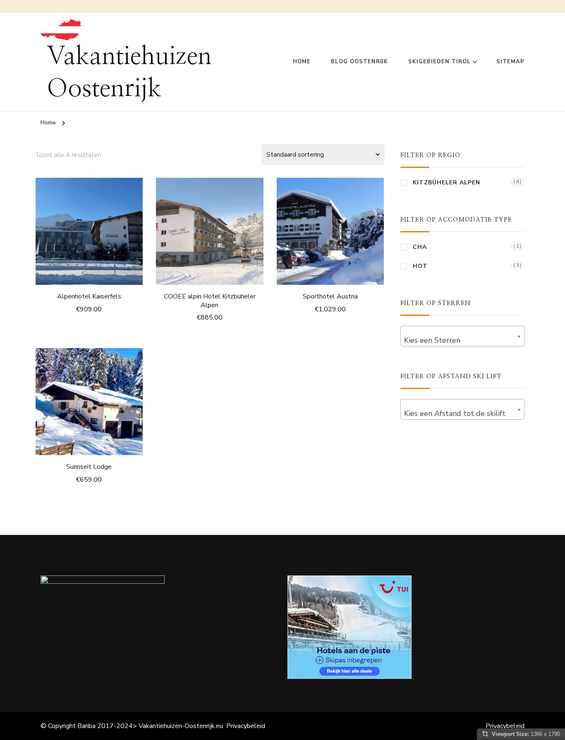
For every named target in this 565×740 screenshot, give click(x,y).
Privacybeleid (245, 725)
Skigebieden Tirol (439, 61)
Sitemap (510, 61)
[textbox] (462, 340)
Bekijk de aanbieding (89, 229)
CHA (420, 247)
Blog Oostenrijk (359, 61)
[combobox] (462, 336)
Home (302, 61)
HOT (420, 266)
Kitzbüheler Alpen (446, 182)
